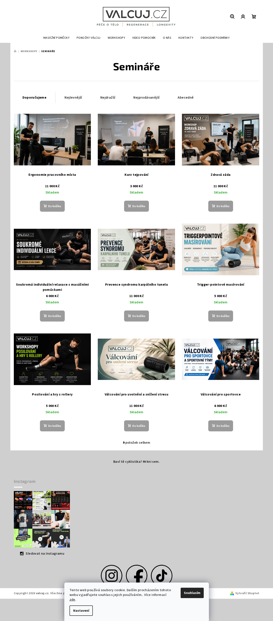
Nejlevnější (73, 97)
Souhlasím (192, 593)
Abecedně (186, 97)
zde (72, 599)
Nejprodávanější (146, 97)
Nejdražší (107, 97)
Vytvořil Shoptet (247, 593)
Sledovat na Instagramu (45, 553)
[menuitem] (56, 38)
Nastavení (81, 610)
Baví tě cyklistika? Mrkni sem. (136, 461)
